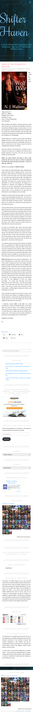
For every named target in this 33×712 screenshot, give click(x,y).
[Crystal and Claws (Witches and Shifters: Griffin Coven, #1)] (25, 507)
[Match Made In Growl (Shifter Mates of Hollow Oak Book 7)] (13, 522)
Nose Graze (28, 711)
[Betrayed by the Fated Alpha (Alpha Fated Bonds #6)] (25, 522)
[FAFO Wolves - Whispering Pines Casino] (10, 512)
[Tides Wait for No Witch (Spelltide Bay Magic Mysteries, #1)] (25, 527)
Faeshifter (20, 68)
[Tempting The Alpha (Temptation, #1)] (4, 507)
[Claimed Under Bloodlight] (13, 517)
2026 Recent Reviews (9, 675)
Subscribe (6, 439)
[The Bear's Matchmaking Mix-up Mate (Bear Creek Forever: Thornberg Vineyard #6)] (19, 507)
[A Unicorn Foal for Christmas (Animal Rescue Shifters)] (7, 512)
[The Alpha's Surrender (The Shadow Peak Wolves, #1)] (29, 512)
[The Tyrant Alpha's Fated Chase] (7, 507)
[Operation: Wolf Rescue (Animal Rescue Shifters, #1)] (4, 512)
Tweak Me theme (20, 711)
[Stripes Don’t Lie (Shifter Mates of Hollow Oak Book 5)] (29, 507)
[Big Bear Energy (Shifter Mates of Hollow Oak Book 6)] (16, 512)
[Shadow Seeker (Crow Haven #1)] (10, 531)
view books (18, 491)
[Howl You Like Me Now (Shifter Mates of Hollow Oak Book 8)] (19, 527)
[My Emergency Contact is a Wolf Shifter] (22, 526)
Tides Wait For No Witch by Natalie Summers (17, 370)
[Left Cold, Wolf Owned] (16, 527)
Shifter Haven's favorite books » (24, 536)
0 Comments (10, 70)
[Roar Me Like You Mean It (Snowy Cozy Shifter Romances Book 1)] (13, 507)
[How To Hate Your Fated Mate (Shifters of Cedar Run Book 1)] (29, 527)
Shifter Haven (14, 24)
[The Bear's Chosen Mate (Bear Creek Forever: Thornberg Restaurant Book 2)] (7, 527)
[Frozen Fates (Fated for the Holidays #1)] (29, 522)
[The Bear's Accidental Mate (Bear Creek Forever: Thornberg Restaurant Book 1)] (7, 517)
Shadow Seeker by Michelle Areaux (14, 363)
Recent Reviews (8, 503)
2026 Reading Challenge (11, 482)
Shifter (9, 485)
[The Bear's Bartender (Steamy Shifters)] (10, 527)
